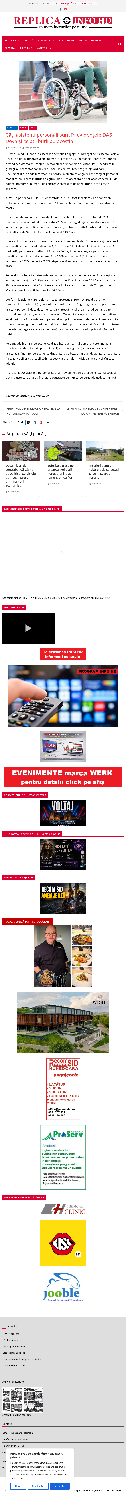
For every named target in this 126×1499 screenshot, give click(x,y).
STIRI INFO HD (66, 40)
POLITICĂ (28, 40)
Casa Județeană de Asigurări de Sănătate (22, 1359)
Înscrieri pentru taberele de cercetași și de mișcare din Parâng (104, 471)
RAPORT (23, 128)
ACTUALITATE (12, 40)
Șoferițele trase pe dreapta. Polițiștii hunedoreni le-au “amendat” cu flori (60, 471)
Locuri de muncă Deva (13, 1365)
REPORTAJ (10, 48)
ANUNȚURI (42, 48)
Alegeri (18, 1486)
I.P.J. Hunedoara (10, 1340)
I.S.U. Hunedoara (10, 1333)
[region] (40, 1470)
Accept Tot (59, 1486)
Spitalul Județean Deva (13, 1346)
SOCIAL (33, 128)
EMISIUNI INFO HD (88, 40)
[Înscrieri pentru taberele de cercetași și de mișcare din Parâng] (105, 443)
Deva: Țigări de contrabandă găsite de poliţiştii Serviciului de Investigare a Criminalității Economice (21, 475)
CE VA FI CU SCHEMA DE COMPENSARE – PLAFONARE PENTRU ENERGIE (93, 411)
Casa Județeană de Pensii (15, 1352)
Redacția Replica (32, 147)
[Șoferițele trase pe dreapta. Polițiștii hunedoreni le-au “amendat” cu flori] (63, 443)
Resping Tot (38, 1486)
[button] (99, 41)
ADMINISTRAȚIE (46, 40)
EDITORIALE (26, 48)
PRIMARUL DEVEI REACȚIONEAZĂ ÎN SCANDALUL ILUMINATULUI (33, 411)
